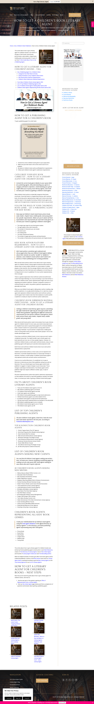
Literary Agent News (28, 28)
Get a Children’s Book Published (45, 28)
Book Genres (37, 558)
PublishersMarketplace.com (24, 421)
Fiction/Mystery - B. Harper (69, 179)
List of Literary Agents (36, 562)
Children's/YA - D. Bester (68, 211)
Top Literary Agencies (20, 562)
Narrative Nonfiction (68, 98)
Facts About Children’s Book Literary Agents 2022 (30, 82)
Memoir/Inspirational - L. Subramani (71, 201)
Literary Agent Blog (15, 682)
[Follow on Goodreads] (73, 680)
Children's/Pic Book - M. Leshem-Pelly (72, 205)
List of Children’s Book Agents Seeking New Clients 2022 (32, 85)
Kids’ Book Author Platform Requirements (29, 77)
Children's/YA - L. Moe (67, 213)
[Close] (31, 689)
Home (11, 15)
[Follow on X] (69, 680)
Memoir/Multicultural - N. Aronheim (71, 200)
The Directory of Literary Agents (28, 552)
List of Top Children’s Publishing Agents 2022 (29, 84)
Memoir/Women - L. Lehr (68, 194)
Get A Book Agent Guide (16, 679)
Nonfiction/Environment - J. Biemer (71, 188)
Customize (9, 698)
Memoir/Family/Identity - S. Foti (70, 198)
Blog (32, 15)
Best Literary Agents (43, 560)
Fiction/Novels (67, 94)
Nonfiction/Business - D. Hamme (70, 185)
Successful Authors (40, 15)
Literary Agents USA (63, 30)
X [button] (92, 1)
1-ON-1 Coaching (75, 15)
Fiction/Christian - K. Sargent (69, 183)
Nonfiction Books (68, 100)
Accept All (27, 698)
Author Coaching (14, 687)
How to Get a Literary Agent (21, 15)
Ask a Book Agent (46, 552)
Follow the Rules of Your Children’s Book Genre (30, 75)
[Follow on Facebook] (66, 680)
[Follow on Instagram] (76, 680)
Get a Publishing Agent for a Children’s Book (28, 72)
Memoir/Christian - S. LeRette (70, 196)
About (61, 15)
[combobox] (73, 43)
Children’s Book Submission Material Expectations (31, 79)
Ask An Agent (55, 15)
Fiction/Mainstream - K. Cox (69, 181)
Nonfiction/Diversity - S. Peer (69, 190)
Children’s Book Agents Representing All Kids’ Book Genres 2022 (34, 87)
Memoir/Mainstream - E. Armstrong (71, 203)
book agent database (28, 524)
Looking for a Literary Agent (33, 30)
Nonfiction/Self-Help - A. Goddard (71, 186)
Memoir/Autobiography (69, 96)
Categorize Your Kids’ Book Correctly (27, 74)
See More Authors (73, 166)
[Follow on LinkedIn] (63, 680)
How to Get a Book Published (65, 28)
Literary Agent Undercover (30, 553)
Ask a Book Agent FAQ (73, 243)
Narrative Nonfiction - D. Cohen (70, 192)
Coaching (48, 15)
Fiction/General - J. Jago (68, 177)
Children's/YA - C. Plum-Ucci (69, 209)
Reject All (18, 698)
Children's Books (67, 92)
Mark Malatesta (48, 550)
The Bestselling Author (45, 553)
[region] (18, 694)
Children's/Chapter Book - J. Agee (70, 207)
